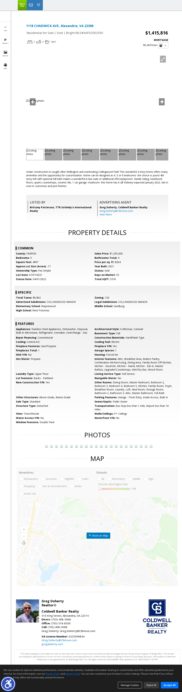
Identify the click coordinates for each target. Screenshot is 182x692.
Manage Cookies (130, 685)
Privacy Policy (53, 673)
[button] (8, 684)
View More (106, 214)
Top (5, 30)
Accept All (170, 685)
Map (5, 68)
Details (5, 43)
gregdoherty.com (52, 644)
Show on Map (99, 535)
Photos (5, 56)
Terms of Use (73, 673)
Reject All (151, 685)
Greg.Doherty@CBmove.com (116, 211)
